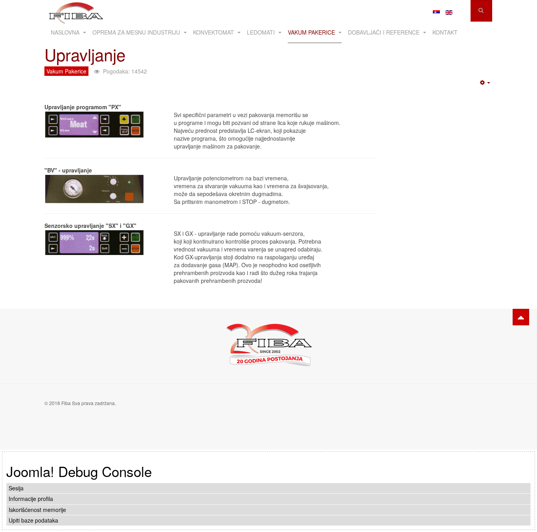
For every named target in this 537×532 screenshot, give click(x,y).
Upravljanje (84, 54)
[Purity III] (75, 11)
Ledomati (261, 32)
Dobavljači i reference (384, 32)
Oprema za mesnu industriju (137, 32)
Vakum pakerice (312, 32)
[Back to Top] (521, 317)
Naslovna (66, 32)
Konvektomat (214, 32)
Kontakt (445, 32)
